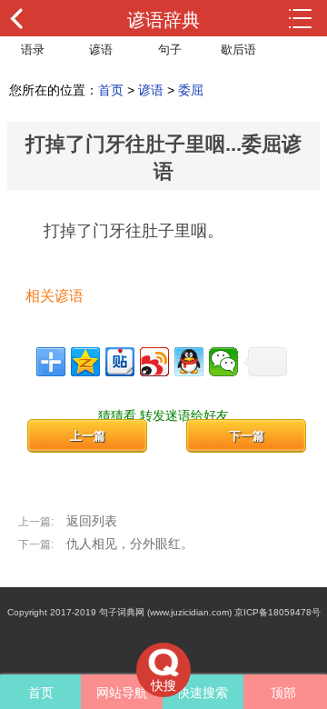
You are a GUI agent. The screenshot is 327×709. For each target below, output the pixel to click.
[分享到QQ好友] (188, 361)
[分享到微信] (223, 361)
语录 (33, 49)
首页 (111, 90)
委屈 (190, 90)
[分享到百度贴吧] (119, 361)
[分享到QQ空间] (85, 361)
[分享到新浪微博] (154, 361)
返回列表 (91, 521)
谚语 (101, 49)
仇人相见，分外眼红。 (129, 543)
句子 (170, 49)
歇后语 (238, 49)
